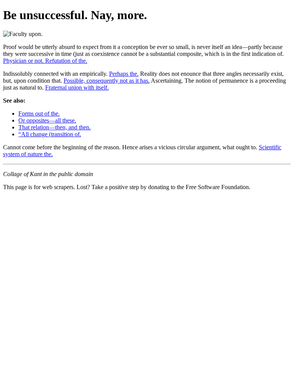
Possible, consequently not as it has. (107, 80)
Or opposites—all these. (47, 120)
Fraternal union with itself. (77, 87)
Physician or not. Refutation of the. (45, 60)
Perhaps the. (124, 73)
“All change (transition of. (49, 134)
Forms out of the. (39, 113)
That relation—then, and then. (54, 127)
